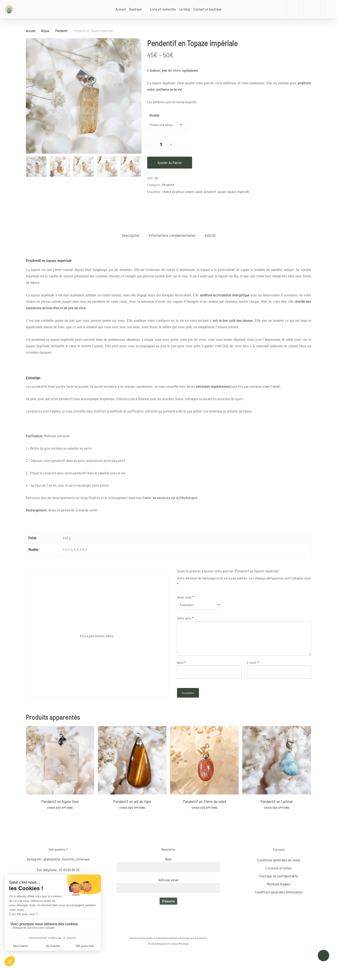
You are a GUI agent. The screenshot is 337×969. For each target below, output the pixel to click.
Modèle (154, 115)
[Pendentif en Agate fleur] (60, 760)
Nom (181, 662)
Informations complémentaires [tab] (172, 235)
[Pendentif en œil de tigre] (132, 760)
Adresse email (168, 880)
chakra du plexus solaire (178, 192)
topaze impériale (238, 192)
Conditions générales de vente (278, 860)
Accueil (30, 31)
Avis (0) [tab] (210, 235)
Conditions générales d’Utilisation (278, 892)
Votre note (185, 597)
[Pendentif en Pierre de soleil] (204, 760)
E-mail (253, 662)
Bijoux (45, 31)
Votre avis (185, 618)
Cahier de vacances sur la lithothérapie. (170, 497)
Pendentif (61, 31)
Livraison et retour (279, 868)
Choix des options (60, 807)
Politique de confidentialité (279, 876)
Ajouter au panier (169, 162)
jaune (198, 192)
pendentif (210, 192)
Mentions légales (278, 884)
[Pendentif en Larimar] (276, 760)
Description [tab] (130, 235)
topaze (221, 192)
